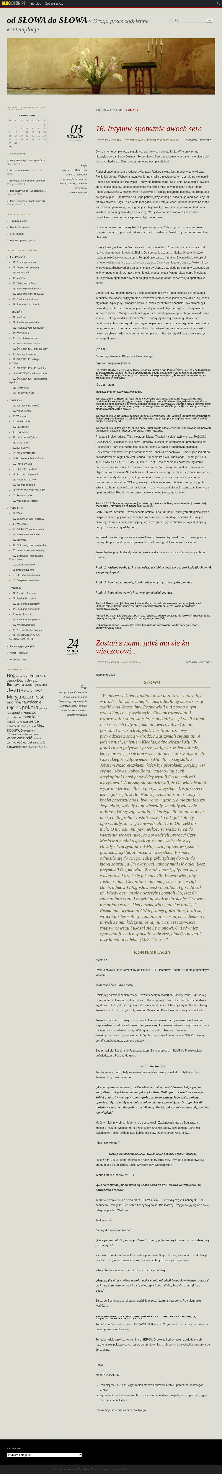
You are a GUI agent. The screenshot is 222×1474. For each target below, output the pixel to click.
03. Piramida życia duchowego (29, 327)
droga (70, 692)
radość (83, 179)
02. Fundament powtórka (26, 322)
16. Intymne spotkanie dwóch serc (149, 128)
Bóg (11, 675)
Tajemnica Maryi (18, 221)
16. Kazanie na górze (24, 484)
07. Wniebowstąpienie (24, 624)
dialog (62, 692)
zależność (39, 742)
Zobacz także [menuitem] (54, 3)
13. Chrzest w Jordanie (25, 469)
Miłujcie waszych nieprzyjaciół (26, 160)
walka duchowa (30, 734)
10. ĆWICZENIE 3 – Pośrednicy (29, 368)
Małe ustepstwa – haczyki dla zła (27, 201)
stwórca (25, 726)
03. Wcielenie (19, 416)
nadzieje (75, 697)
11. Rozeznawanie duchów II (28, 458)
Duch (43, 676)
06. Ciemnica (19, 539)
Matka (78, 170)
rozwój (24, 721)
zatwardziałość (17, 746)
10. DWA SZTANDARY (24, 453)
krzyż (37, 691)
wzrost (27, 742)
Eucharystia (80, 692)
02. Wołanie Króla (22, 410)
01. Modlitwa (19, 317)
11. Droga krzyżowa (23, 569)
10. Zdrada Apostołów (24, 564)
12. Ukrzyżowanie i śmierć (27, 575)
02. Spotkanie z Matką (132, 139)
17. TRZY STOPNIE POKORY (29, 490)
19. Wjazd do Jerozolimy (25, 500)
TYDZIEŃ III (16, 508)
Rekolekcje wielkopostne (23, 240)
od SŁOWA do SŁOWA (47, 20)
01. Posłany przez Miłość (26, 405)
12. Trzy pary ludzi (22, 463)
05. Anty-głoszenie (22, 614)
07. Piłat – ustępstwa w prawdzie (30, 545)
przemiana (81, 174)
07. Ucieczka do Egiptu (25, 437)
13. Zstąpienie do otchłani (26, 580)
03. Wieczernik (20, 524)
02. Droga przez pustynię (26, 267)
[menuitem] (13, 3)
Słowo (41, 726)
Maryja (14, 697)
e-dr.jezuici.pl (17, 234)
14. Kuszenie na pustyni (25, 474)
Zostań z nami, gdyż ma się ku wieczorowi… (142, 646)
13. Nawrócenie (21, 387)
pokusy (43, 708)
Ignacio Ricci (121, 1469)
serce (75, 706)
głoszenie (41, 684)
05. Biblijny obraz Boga (24, 283)
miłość (37, 697)
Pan (85, 170)
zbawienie (33, 747)
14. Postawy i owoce (23, 393)
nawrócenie (31, 702)
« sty (9, 146)
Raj (17, 722)
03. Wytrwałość (21, 272)
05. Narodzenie (21, 427)
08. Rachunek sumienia (25, 354)
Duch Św (11, 680)
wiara (11, 738)
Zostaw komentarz (199, 139)
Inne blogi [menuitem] (35, 3)
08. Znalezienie (20, 442)
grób (63, 170)
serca (63, 183)
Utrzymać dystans (20, 170)
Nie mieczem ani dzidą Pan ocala (27, 180)
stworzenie (13, 726)
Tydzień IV (153, 139)
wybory (37, 738)
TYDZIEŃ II (16, 400)
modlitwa (14, 702)
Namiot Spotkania (129, 662)
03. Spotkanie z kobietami (26, 603)
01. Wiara (18, 513)
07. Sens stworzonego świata (28, 293)
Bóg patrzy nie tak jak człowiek (26, 190)
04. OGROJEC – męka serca (28, 529)
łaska (43, 746)
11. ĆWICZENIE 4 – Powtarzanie (30, 373)
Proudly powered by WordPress (71, 1469)
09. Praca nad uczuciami (26, 304)
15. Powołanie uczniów (24, 479)
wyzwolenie (81, 188)
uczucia (65, 710)
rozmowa (65, 706)
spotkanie (82, 183)
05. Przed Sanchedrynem (26, 534)
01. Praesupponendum (24, 262)
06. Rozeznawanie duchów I (27, 343)
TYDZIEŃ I (16, 311)
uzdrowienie (14, 734)
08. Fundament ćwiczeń (25, 299)
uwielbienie (29, 730)
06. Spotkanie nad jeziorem (27, 619)
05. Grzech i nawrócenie (25, 338)
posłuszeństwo (24, 713)
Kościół (28, 691)
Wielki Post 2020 (19, 653)
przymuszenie (79, 701)
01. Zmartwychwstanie (24, 593)
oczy (67, 701)
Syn (33, 726)
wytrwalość (14, 742)
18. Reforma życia (22, 495)
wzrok (83, 710)
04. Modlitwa (19, 278)
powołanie (14, 717)
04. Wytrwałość (21, 333)
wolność (24, 738)
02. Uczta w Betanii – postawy (28, 518)
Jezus (70, 170)
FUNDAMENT (17, 256)
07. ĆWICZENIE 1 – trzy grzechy (30, 348)
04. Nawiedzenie (21, 421)
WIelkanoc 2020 (169, 139)
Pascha (70, 174)
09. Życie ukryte (21, 447)
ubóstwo (15, 730)
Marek (112, 139)
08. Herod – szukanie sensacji (28, 550)
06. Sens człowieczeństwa (27, 288)
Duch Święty (27, 680)
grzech (29, 684)
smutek (71, 183)
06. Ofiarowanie (21, 432)
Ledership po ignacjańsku (23, 646)
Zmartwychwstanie (77, 192)
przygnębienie (70, 179)
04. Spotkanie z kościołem (26, 609)
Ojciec (14, 707)
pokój (10, 713)
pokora (30, 707)
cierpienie (22, 676)
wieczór (75, 710)
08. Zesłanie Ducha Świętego (28, 630)
